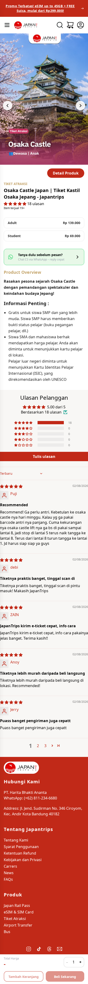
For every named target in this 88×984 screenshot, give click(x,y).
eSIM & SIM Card (19, 912)
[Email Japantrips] (59, 949)
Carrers (10, 866)
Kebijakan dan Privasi (23, 859)
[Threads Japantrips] (49, 949)
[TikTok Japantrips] (39, 949)
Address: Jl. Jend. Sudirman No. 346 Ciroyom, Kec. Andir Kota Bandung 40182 (43, 811)
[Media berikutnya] (80, 105)
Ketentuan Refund (20, 853)
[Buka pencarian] (60, 25)
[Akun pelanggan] (80, 25)
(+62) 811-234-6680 (40, 798)
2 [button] (38, 745)
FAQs (8, 879)
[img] (11, 486)
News (9, 872)
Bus (7, 931)
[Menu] (7, 25)
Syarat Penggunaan (21, 846)
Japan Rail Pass (17, 905)
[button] (15, 203)
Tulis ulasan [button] (44, 456)
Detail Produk (66, 173)
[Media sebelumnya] (7, 105)
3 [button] (45, 745)
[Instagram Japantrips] (28, 949)
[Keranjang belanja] (70, 25)
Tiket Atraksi (15, 918)
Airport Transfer (18, 925)
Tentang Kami (16, 840)
